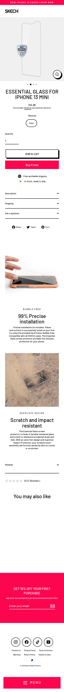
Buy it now (32, 164)
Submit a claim (45, 654)
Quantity (9, 133)
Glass (31, 123)
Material (32, 115)
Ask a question (12, 213)
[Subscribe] (52, 606)
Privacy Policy (29, 650)
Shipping (27, 108)
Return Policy (29, 654)
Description (10, 193)
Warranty (17, 654)
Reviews (9, 464)
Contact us (16, 650)
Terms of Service (46, 650)
